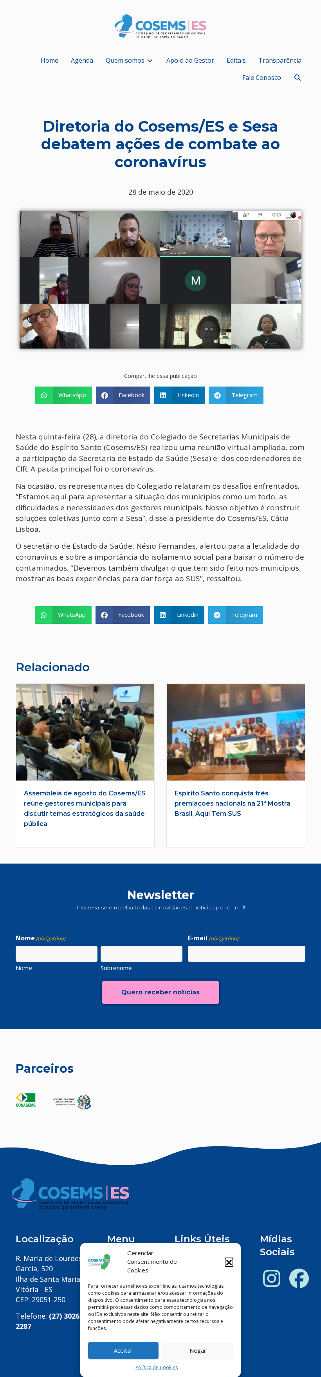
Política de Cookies (156, 1367)
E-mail (213, 938)
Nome (24, 968)
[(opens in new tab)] (26, 1099)
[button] (229, 1262)
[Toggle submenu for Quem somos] (150, 60)
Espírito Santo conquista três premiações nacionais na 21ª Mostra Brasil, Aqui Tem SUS (232, 803)
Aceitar (123, 1350)
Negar (197, 1350)
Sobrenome (116, 968)
